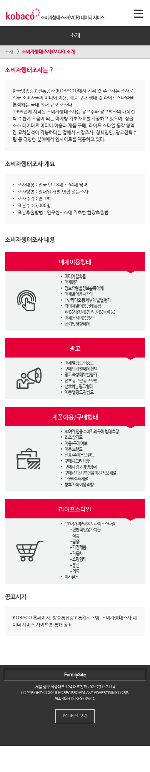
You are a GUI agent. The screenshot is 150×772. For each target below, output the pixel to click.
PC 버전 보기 (75, 716)
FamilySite (75, 675)
